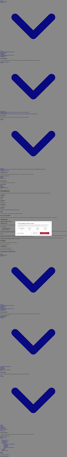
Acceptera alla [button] (44, 233)
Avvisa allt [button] (35, 233)
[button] (21, 233)
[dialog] (33, 228)
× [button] (50, 222)
